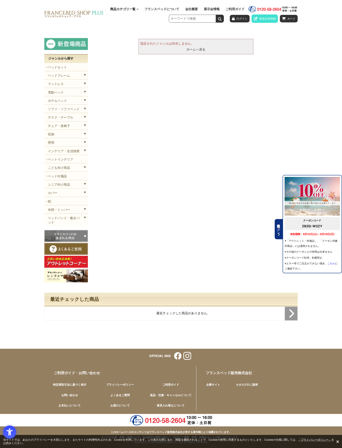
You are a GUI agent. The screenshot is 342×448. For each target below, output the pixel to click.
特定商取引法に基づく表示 (69, 384)
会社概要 (191, 9)
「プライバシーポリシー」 (314, 439)
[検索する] (220, 19)
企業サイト (213, 384)
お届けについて (120, 405)
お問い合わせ (69, 395)
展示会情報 (212, 9)
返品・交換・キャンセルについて (171, 395)
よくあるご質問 (120, 395)
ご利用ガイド (235, 9)
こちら (331, 263)
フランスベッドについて (161, 9)
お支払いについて (70, 405)
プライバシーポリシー (120, 384)
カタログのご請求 (247, 384)
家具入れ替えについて (171, 405)
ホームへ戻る (195, 49)
